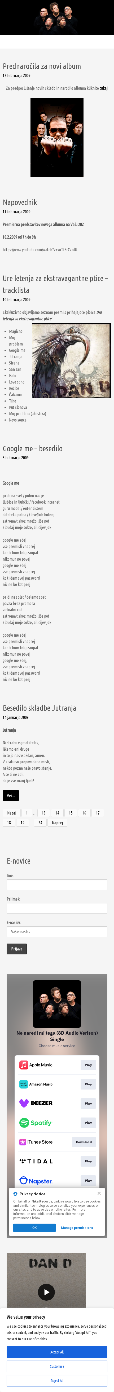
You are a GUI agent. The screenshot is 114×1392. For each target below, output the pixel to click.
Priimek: (13, 899)
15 (71, 813)
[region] (57, 1350)
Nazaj (11, 813)
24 (40, 822)
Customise (57, 1366)
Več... (11, 795)
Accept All (57, 1352)
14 (57, 813)
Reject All (57, 1381)
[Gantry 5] (57, 17)
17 (98, 813)
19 (22, 822)
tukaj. (104, 88)
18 (9, 822)
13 (44, 813)
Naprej (57, 822)
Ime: (10, 875)
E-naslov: (14, 922)
